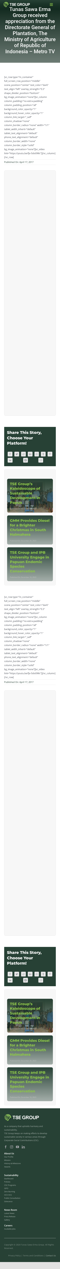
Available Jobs (9, 1229)
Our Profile (8, 1157)
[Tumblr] (43, 454)
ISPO (6, 1188)
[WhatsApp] (37, 454)
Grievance (8, 1201)
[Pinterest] (50, 454)
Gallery (7, 1220)
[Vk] (10, 460)
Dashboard (8, 1178)
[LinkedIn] (30, 454)
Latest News (9, 1213)
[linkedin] (23, 1146)
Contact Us (51, 1255)
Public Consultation (12, 1198)
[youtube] (17, 1146)
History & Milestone (12, 1163)
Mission (7, 1160)
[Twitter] (17, 454)
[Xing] (25, 460)
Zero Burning (9, 1191)
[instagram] (11, 1146)
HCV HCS (8, 1195)
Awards (7, 1166)
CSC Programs (10, 1185)
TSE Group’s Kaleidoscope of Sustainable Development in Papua (25, 493)
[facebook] (5, 1146)
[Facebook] (10, 454)
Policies (7, 1181)
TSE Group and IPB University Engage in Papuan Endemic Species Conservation (29, 561)
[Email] (41, 460)
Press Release (9, 1216)
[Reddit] (23, 454)
